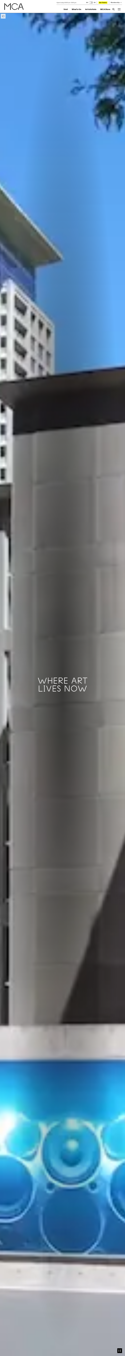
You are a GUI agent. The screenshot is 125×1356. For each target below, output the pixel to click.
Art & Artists (90, 9)
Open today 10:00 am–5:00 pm (66, 2)
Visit (66, 9)
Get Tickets (103, 2)
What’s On (76, 9)
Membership (115, 2)
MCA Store (105, 9)
